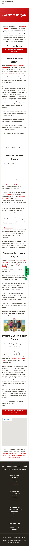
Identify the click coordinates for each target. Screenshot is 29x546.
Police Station (8, 73)
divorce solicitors (8, 228)
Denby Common (12, 457)
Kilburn (20, 453)
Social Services (9, 194)
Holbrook (5, 453)
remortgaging (6, 262)
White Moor (15, 453)
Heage (24, 455)
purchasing (18, 260)
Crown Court (5, 75)
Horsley (9, 455)
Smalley (19, 457)
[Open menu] (26, 4)
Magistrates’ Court (17, 73)
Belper (10, 453)
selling (23, 260)
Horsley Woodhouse (16, 455)
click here (8, 469)
